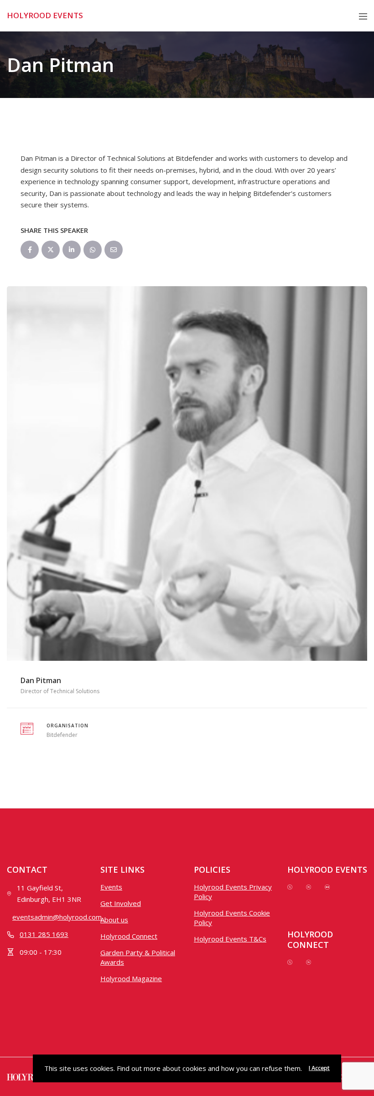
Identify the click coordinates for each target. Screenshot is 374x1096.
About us (114, 919)
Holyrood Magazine (131, 978)
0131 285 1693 (44, 934)
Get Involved (120, 903)
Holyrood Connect (128, 936)
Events (111, 886)
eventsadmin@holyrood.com (57, 916)
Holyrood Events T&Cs (230, 938)
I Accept (319, 1068)
